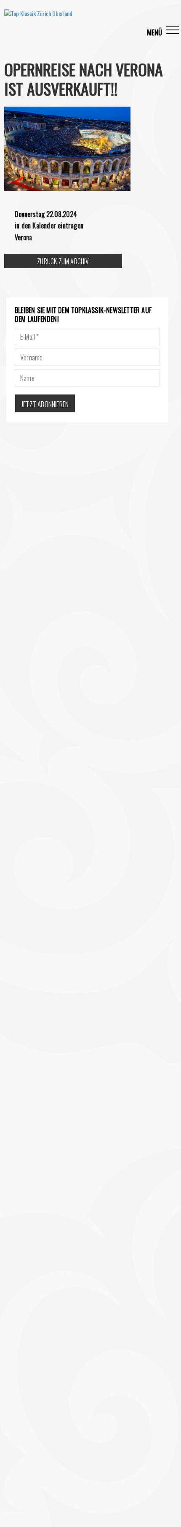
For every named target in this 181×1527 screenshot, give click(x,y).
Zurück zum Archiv (63, 261)
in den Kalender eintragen (49, 225)
